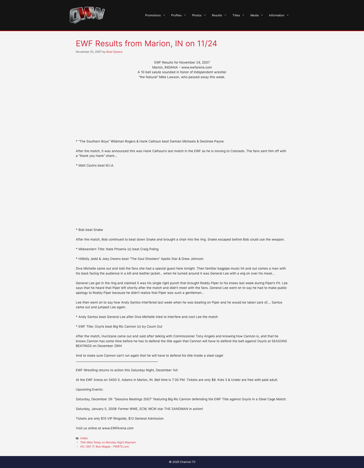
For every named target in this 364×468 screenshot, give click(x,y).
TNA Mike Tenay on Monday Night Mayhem (108, 442)
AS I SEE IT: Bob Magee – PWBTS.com (104, 446)
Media (254, 15)
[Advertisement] (182, 111)
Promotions (153, 15)
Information (276, 15)
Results (217, 15)
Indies (84, 438)
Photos (197, 15)
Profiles (176, 15)
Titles (236, 15)
